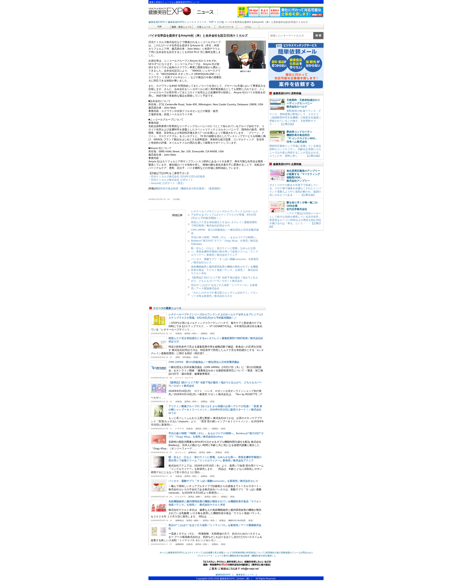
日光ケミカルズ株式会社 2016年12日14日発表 (178, 176)
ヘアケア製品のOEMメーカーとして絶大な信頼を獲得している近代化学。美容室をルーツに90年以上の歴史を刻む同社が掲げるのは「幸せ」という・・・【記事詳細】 (295, 220)
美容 (212, 333)
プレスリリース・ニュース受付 (212, 555)
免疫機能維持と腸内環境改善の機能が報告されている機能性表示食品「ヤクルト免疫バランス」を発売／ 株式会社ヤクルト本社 (224, 270)
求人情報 (218, 552)
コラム (248, 27)
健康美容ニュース (245, 574)
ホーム (163, 552)
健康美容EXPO (223, 574)
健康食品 (192, 452)
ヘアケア (179, 429)
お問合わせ (305, 552)
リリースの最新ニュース (167, 308)
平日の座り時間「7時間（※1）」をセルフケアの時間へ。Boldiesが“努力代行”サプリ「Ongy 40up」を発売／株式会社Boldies (224, 240)
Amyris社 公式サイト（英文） (168, 183)
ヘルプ (228, 552)
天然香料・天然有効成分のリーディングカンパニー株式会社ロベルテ (303, 103)
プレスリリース (226, 27)
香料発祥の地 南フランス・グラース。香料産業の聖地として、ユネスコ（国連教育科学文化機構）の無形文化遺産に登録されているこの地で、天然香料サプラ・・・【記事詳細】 (295, 117)
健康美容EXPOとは (177, 552)
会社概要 (208, 552)
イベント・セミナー (184, 378)
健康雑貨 (179, 544)
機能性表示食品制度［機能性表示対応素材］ (252, 555)
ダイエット (180, 452)
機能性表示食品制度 (237, 520)
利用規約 (270, 552)
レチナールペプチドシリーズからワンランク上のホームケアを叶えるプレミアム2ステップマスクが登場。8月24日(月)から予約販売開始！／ (224, 214)
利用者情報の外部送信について (248, 552)
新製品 (204, 333)
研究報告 (186, 357)
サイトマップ (195, 552)
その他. (176, 199)
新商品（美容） (191, 333)
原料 (178, 357)
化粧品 (178, 333)
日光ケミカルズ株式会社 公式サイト (172, 179)
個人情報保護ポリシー (287, 552)
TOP (159, 26)
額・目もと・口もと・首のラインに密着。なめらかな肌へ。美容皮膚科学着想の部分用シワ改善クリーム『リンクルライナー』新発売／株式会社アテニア (224, 251)
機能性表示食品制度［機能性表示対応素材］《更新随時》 (188, 188)
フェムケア (180, 497)
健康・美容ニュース (182, 27)
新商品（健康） (205, 452)
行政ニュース (203, 27)
